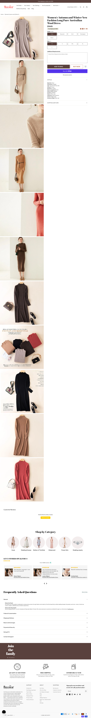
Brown (52, 37)
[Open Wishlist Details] (4, 712)
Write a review (45, 517)
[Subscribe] (85, 691)
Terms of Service (29, 699)
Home (2, 14)
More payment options (67, 74)
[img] (45, 561)
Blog (41, 693)
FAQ (41, 695)
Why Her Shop (43, 690)
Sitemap (41, 702)
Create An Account (57, 690)
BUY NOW (76, 66)
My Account (55, 688)
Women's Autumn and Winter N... (12, 14)
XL (82, 43)
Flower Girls (64, 550)
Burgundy (62, 34)
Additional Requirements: (53, 51)
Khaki (52, 34)
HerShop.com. (71, 609)
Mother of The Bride (39, 550)
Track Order (28, 692)
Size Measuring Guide (31, 690)
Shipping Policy (29, 695)
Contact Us (28, 688)
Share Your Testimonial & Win (45, 700)
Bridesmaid (52, 550)
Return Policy (29, 693)
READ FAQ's (84, 592)
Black (74, 34)
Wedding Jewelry (78, 550)
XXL (72, 43)
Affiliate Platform (43, 697)
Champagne (82, 34)
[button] (19, 5)
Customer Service (57, 692)
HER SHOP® (47, 715)
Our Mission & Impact (44, 692)
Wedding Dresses (26, 550)
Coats (13, 550)
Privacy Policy (29, 697)
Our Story (42, 688)
